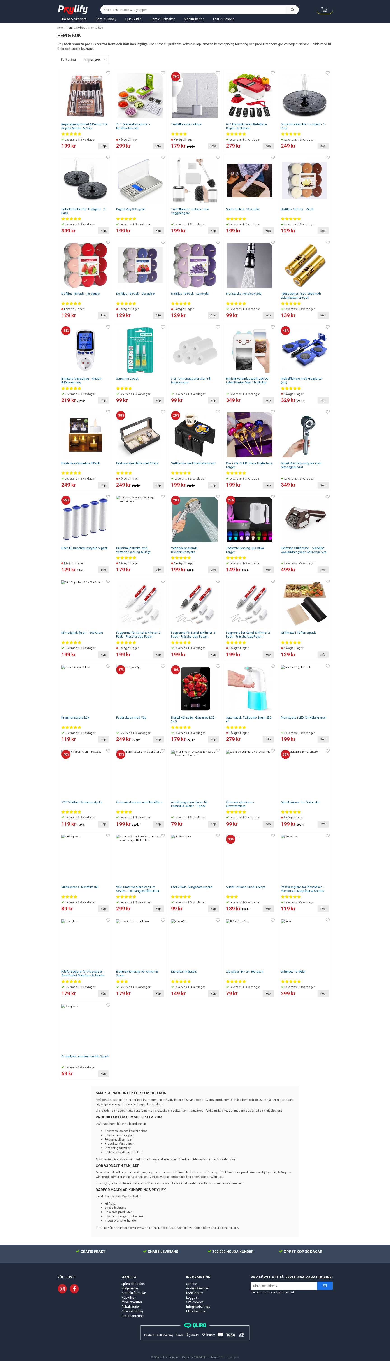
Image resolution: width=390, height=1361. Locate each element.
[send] (325, 1286)
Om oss (191, 1284)
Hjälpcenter (129, 1288)
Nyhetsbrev (194, 1293)
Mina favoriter (131, 1302)
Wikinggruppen (230, 1357)
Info (158, 146)
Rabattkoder (130, 1306)
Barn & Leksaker (162, 19)
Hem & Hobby (105, 19)
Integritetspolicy (198, 1306)
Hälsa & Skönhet (74, 19)
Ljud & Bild (133, 19)
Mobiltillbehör (194, 19)
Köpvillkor (128, 1297)
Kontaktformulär (133, 1293)
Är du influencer (197, 1288)
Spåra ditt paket (133, 1284)
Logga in (192, 1297)
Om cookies (195, 1302)
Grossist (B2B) (132, 1311)
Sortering (68, 59)
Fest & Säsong (223, 19)
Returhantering (132, 1316)
